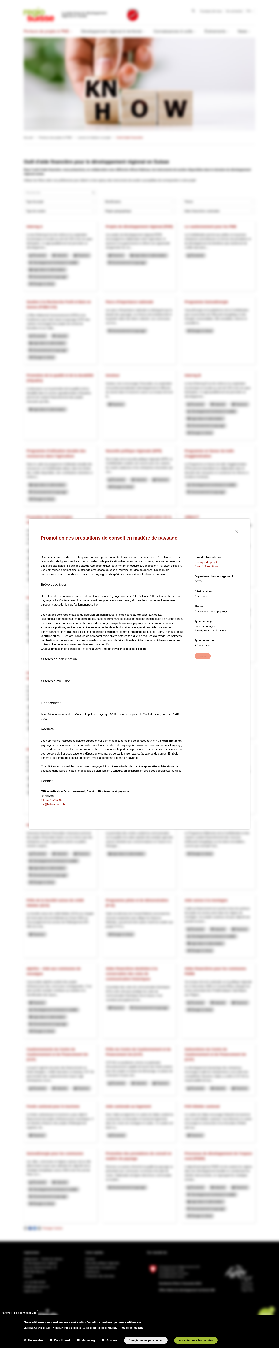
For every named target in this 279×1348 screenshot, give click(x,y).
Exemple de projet (206, 562)
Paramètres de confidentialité (18, 1312)
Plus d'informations (131, 1327)
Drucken (202, 656)
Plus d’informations (206, 566)
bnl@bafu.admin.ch (53, 804)
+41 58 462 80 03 (51, 799)
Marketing (88, 1340)
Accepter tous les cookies (196, 1340)
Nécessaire (35, 1340)
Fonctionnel (62, 1340)
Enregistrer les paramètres (146, 1340)
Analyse (111, 1340)
